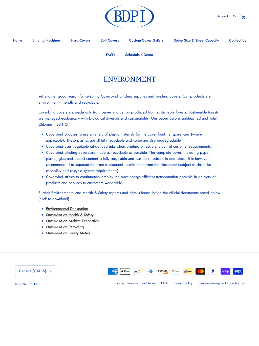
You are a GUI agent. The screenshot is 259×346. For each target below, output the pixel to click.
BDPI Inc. (33, 284)
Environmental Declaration (67, 209)
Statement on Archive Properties (72, 221)
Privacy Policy (183, 283)
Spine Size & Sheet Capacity (196, 40)
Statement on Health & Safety (70, 215)
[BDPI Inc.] (129, 16)
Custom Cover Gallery (146, 40)
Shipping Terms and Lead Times (134, 283)
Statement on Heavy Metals (68, 233)
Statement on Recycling (65, 227)
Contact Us (237, 40)
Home (17, 40)
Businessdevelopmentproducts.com (221, 283)
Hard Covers (81, 40)
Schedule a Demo (139, 54)
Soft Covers (110, 40)
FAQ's (110, 54)
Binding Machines (46, 40)
